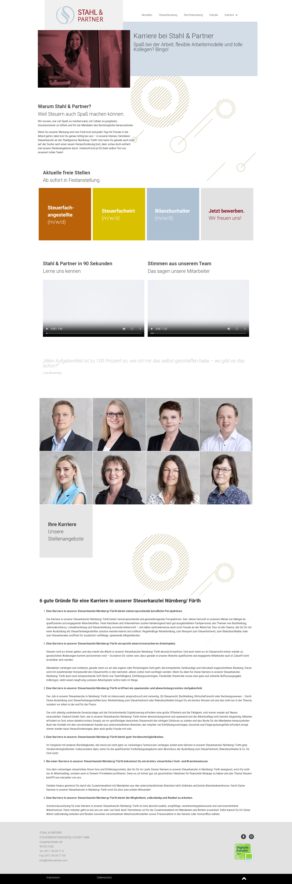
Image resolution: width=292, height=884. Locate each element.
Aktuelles (147, 15)
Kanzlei (214, 15)
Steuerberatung (168, 15)
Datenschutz (104, 877)
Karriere (229, 15)
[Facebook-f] (243, 836)
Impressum (53, 877)
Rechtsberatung (193, 15)
